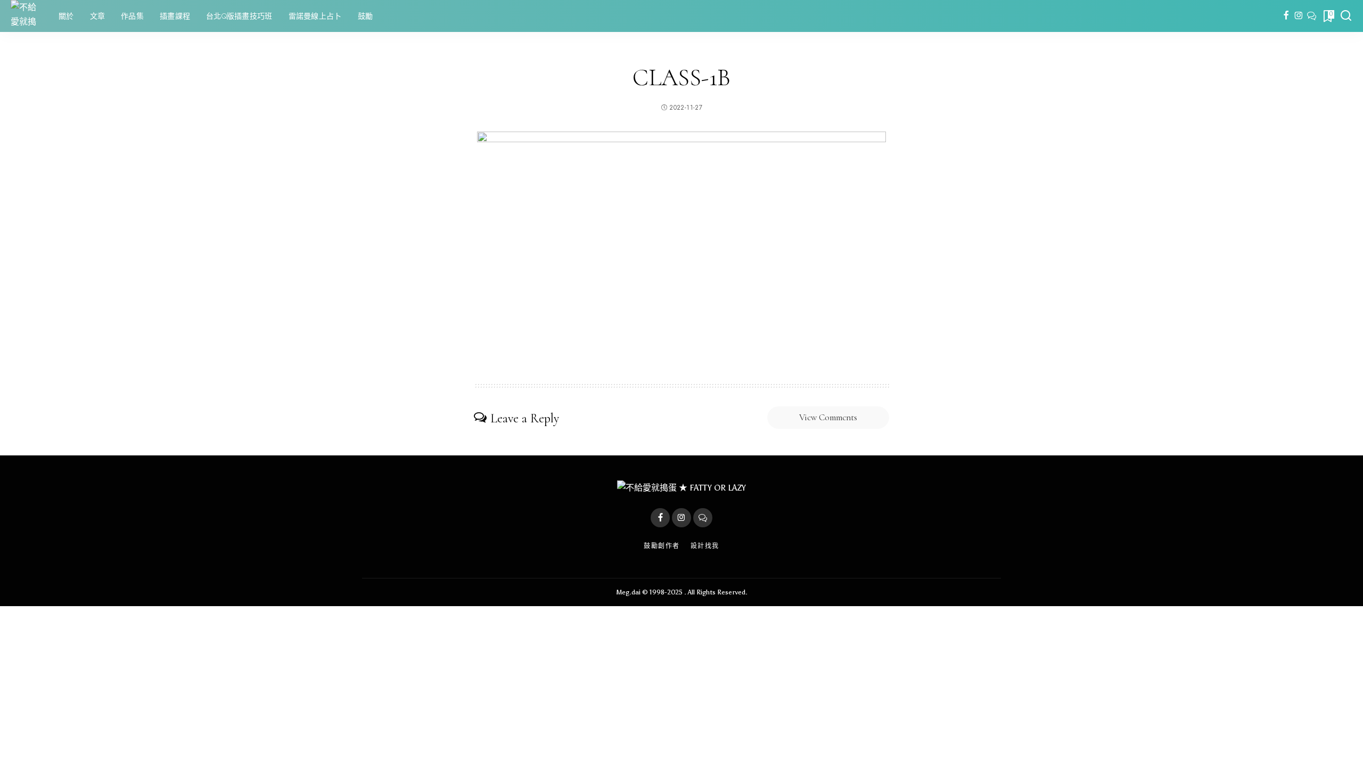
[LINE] (1311, 16)
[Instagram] (1298, 16)
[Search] (1346, 16)
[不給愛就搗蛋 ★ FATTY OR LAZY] (27, 16)
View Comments (828, 417)
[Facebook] (1286, 16)
